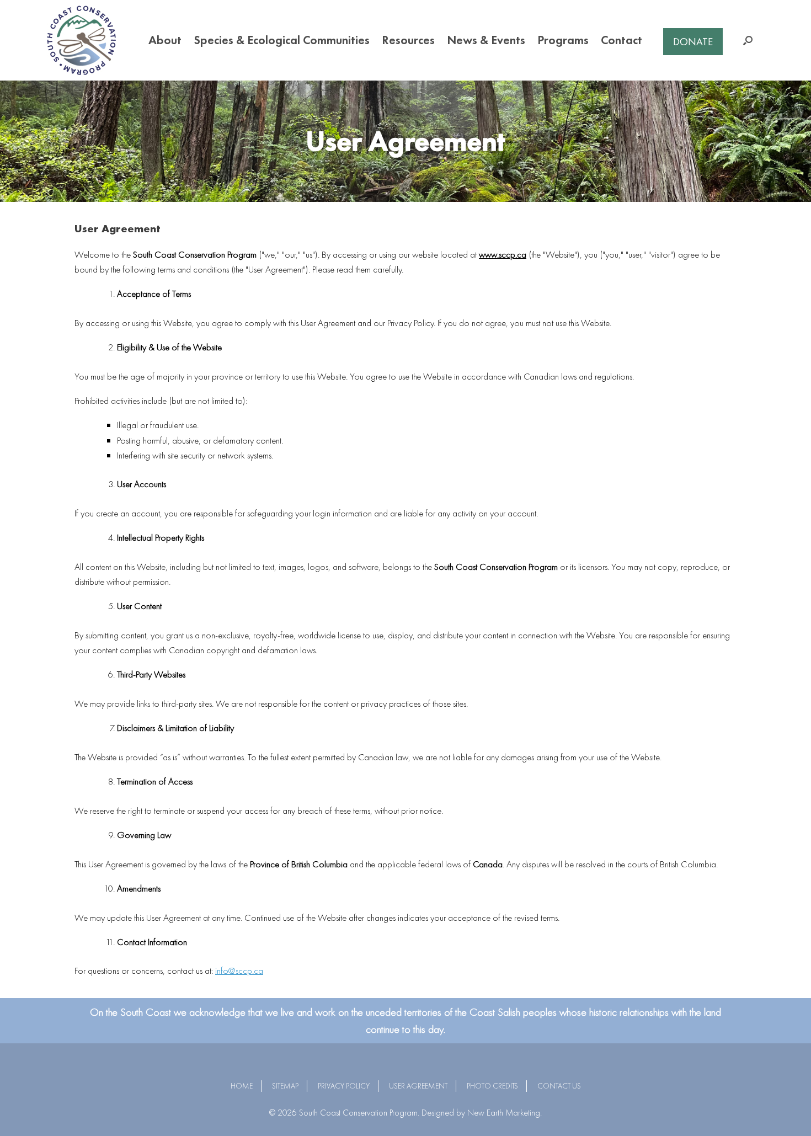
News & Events (486, 40)
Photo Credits (492, 1086)
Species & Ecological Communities (282, 40)
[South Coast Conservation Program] (81, 40)
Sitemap (285, 1086)
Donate (693, 42)
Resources (408, 40)
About (165, 40)
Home (242, 1086)
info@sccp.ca (239, 970)
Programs (563, 40)
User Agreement (418, 1086)
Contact (621, 40)
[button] (748, 40)
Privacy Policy (344, 1086)
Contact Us (559, 1086)
